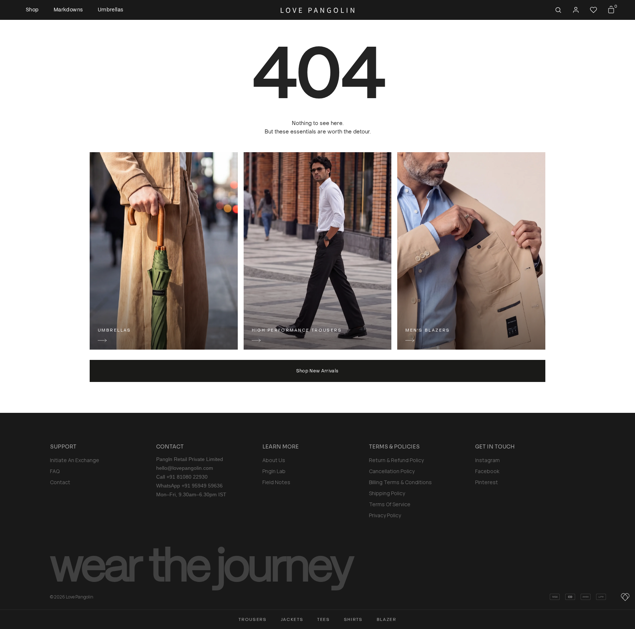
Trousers (252, 619)
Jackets (292, 619)
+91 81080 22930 (187, 477)
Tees (323, 619)
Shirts (353, 619)
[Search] (558, 10)
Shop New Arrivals (317, 371)
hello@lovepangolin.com (184, 468)
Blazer (387, 619)
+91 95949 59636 (202, 486)
